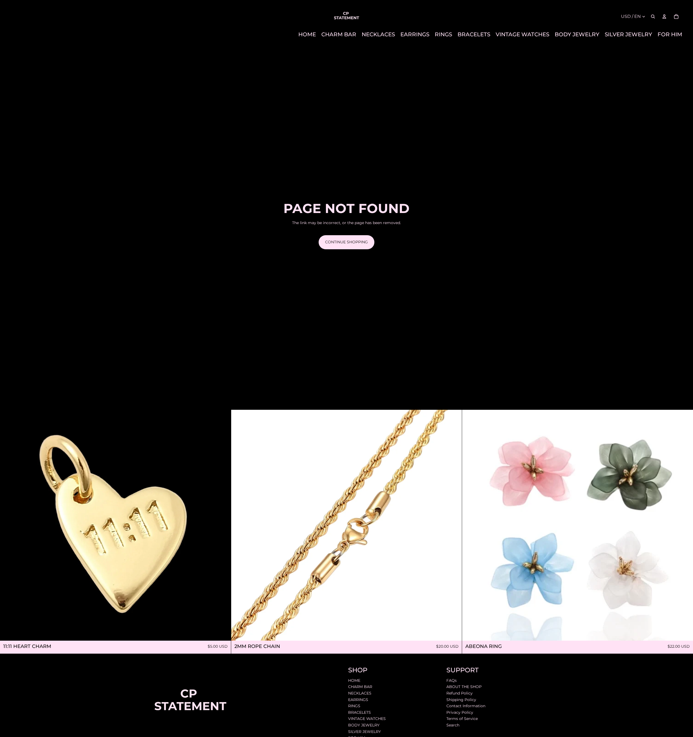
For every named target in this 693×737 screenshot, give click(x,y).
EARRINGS (358, 699)
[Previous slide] (239, 525)
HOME (354, 680)
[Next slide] (454, 525)
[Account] (664, 16)
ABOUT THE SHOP (464, 686)
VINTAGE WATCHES (367, 718)
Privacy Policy (459, 712)
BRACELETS (359, 712)
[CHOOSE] (684, 632)
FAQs (451, 680)
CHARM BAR (360, 686)
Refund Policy (459, 693)
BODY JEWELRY (364, 725)
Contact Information (465, 705)
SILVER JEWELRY (364, 731)
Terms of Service (462, 718)
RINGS (354, 705)
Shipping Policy (461, 699)
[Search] (653, 16)
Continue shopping (346, 242)
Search (452, 725)
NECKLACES (359, 693)
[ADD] (222, 632)
